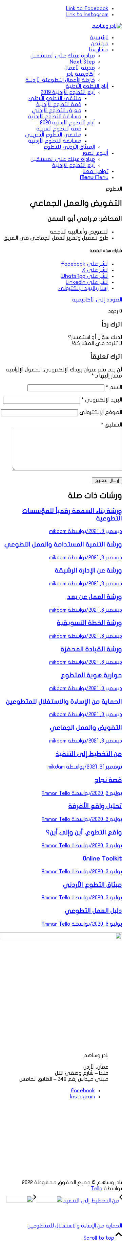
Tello (96, 1188)
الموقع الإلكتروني (100, 412)
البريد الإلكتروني (101, 400)
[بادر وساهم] (107, 26)
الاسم (114, 387)
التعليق (111, 425)
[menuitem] (54, 37)
